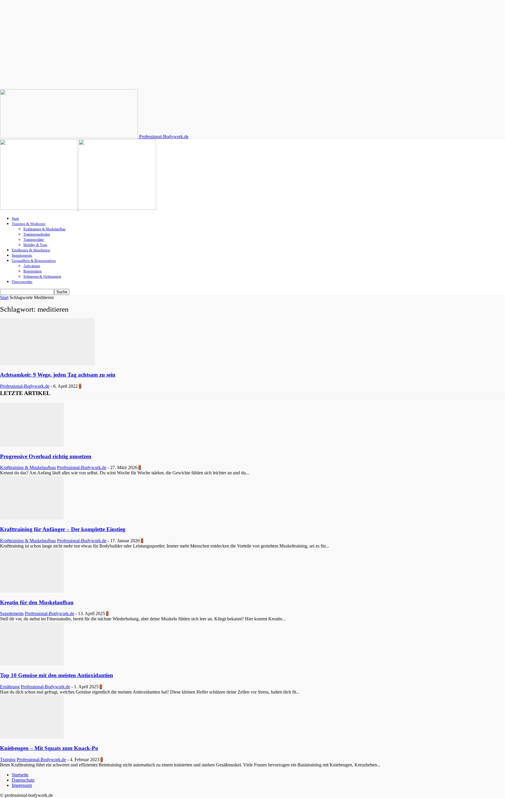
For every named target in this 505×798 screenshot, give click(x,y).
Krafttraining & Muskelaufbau (44, 229)
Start (15, 218)
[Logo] (39, 208)
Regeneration (32, 271)
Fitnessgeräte (22, 281)
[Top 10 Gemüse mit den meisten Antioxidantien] (32, 663)
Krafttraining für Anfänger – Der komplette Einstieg (62, 529)
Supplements (22, 255)
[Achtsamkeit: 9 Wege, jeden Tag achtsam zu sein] (47, 363)
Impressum (22, 785)
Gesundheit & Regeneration (34, 260)
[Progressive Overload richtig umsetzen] (32, 444)
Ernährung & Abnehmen (31, 250)
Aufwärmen (31, 266)
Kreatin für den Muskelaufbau (37, 602)
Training (7, 759)
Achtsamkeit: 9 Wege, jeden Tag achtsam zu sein (57, 375)
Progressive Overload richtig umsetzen (45, 456)
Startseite (20, 774)
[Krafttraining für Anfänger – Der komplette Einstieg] (32, 517)
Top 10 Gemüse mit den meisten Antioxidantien (56, 675)
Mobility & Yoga (35, 245)
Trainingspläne (33, 240)
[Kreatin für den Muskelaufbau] (32, 590)
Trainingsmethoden (36, 234)
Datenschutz (23, 780)
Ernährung (10, 686)
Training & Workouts (28, 224)
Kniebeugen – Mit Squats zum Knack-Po (49, 748)
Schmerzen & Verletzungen (42, 276)
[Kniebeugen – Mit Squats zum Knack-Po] (32, 736)
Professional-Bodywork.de (24, 386)
